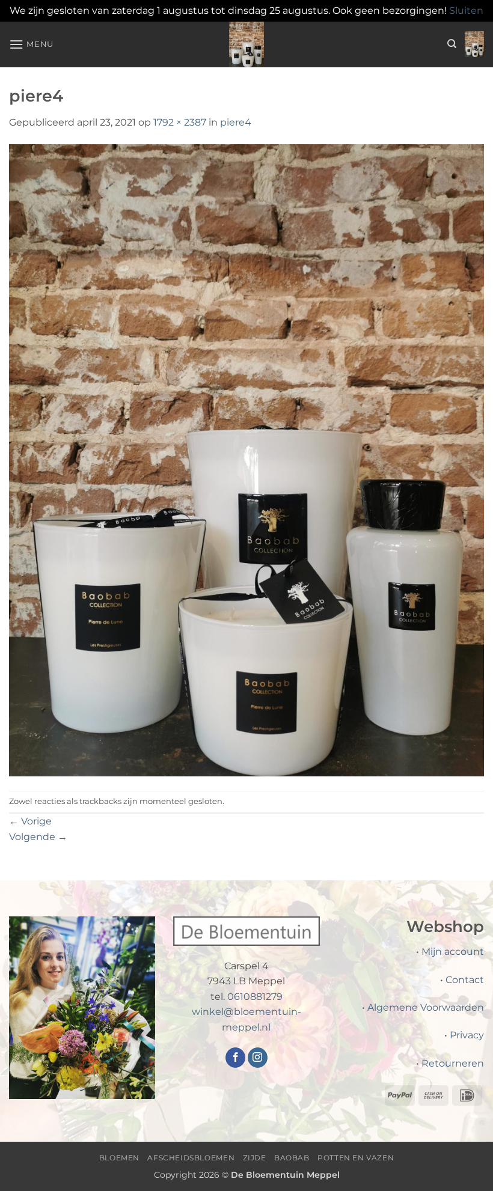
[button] (31, 44)
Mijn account (452, 951)
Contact (465, 979)
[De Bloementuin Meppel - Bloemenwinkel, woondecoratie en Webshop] (246, 44)
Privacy (467, 1035)
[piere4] (246, 460)
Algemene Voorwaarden (425, 1007)
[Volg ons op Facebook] (235, 1057)
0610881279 (255, 996)
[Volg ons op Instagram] (258, 1057)
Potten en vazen (355, 1157)
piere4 (235, 122)
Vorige (30, 821)
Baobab (292, 1157)
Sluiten (466, 10)
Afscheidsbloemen (190, 1157)
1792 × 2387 (179, 122)
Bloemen (119, 1157)
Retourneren (452, 1063)
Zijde (254, 1157)
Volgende (38, 836)
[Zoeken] (451, 43)
